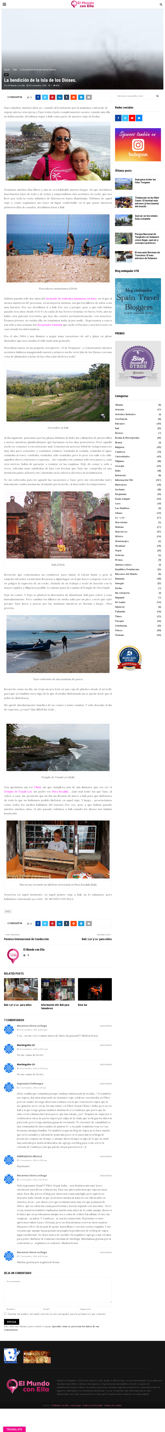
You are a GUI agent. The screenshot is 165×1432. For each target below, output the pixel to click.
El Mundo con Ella (16, 85)
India (118, 470)
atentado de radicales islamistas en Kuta (71, 298)
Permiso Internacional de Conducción (26, 939)
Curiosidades (122, 456)
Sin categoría (122, 592)
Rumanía (119, 578)
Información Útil (124, 480)
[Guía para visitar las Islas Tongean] (123, 184)
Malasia (119, 527)
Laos (117, 503)
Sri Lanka (120, 602)
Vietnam (119, 635)
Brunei (118, 442)
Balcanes (120, 423)
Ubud (37, 787)
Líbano (118, 513)
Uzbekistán (121, 625)
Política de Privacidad (92, 1405)
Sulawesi (119, 606)
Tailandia (120, 611)
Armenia (119, 409)
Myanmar (120, 545)
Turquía (119, 621)
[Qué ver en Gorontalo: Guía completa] (123, 220)
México (119, 536)
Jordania (120, 489)
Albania (119, 404)
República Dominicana (127, 569)
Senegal (119, 583)
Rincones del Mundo (126, 574)
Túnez (118, 616)
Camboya (120, 451)
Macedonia (121, 522)
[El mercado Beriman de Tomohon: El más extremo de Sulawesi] (123, 257)
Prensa (119, 559)
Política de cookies (113, 1405)
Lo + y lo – (120, 517)
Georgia (119, 466)
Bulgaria (119, 447)
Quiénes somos (123, 564)
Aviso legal (76, 1405)
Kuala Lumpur (122, 498)
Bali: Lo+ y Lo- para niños (97, 939)
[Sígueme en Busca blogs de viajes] (37, 1362)
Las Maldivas (122, 508)
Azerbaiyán (121, 418)
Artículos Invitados (125, 414)
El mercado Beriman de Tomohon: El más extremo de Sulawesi (147, 255)
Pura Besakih (60, 791)
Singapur (120, 597)
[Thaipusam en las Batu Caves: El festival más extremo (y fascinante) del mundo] (123, 202)
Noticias (119, 555)
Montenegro (122, 541)
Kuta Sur (82, 1004)
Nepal (118, 550)
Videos (118, 630)
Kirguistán (120, 494)
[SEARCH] (157, 96)
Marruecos (121, 531)
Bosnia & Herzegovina (127, 437)
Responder (106, 1026)
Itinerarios (121, 484)
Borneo (119, 432)
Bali (6, 75)
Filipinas (119, 461)
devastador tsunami (49, 324)
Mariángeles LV (26, 1045)
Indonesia (120, 475)
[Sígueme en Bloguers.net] (12, 1362)
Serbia (118, 588)
